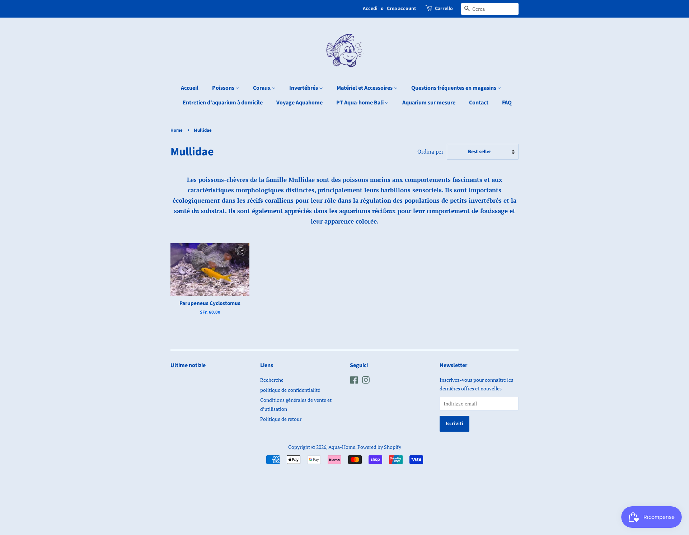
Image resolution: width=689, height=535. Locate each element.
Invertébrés (304, 88)
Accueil (189, 88)
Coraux (262, 88)
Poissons (223, 88)
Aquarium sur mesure (428, 103)
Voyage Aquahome (299, 103)
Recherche (271, 379)
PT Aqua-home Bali (360, 103)
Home (176, 130)
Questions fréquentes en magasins (454, 88)
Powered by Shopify (379, 447)
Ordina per (430, 151)
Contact (478, 103)
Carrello (444, 8)
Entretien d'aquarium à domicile (223, 103)
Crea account (401, 8)
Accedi (370, 8)
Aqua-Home (341, 447)
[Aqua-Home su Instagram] (366, 381)
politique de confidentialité (290, 389)
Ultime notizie (188, 365)
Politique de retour (280, 419)
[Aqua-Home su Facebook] (354, 381)
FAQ (507, 103)
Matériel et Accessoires (365, 88)
